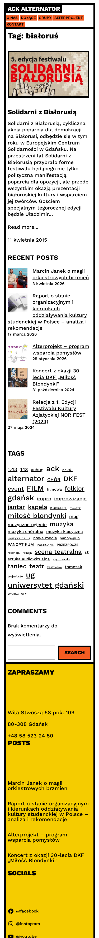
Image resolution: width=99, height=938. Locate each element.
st (86, 552)
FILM (35, 488)
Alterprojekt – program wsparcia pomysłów (60, 349)
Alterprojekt (68, 18)
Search (74, 653)
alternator (26, 478)
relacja (27, 553)
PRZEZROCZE (67, 545)
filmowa (54, 489)
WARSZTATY (17, 594)
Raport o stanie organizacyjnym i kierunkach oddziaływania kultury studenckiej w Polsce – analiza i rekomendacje (47, 312)
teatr (36, 566)
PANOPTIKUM (21, 544)
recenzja (14, 553)
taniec (17, 566)
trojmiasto (15, 576)
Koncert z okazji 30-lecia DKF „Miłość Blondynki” (57, 377)
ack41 (67, 470)
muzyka (62, 524)
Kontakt (15, 24)
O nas (12, 18)
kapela (37, 507)
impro (44, 499)
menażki (75, 508)
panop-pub (70, 538)
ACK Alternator (34, 9)
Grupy (45, 18)
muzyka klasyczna (64, 531)
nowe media (45, 538)
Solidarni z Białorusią (42, 112)
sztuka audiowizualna (29, 559)
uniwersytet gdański (46, 585)
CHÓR (53, 479)
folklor (74, 488)
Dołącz (28, 18)
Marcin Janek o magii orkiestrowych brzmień (60, 274)
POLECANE (45, 545)
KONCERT (58, 508)
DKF (70, 479)
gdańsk (21, 497)
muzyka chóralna (25, 531)
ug (30, 574)
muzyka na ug (19, 538)
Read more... (23, 227)
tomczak (73, 566)
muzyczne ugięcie (27, 524)
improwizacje (70, 499)
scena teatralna (58, 551)
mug (73, 516)
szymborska (61, 559)
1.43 (12, 469)
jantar (16, 507)
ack (52, 468)
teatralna (54, 567)
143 (24, 469)
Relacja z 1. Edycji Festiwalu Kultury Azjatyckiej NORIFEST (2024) (59, 412)
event (16, 488)
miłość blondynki (37, 515)
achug (37, 469)
